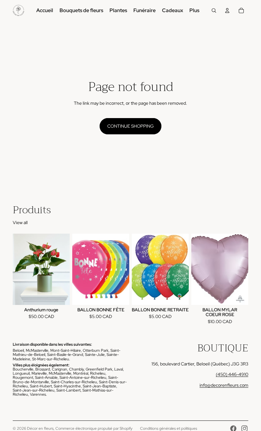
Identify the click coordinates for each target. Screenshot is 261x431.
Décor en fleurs (40, 428)
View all (20, 222)
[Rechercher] (214, 11)
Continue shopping (130, 126)
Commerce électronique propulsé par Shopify (93, 428)
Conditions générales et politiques (168, 428)
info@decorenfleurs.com (224, 385)
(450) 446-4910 (232, 374)
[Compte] (227, 11)
